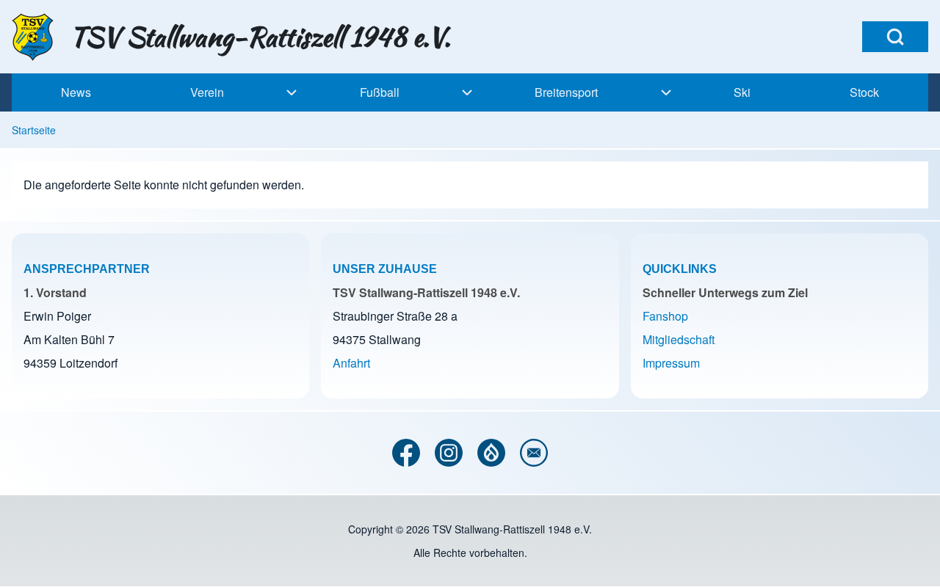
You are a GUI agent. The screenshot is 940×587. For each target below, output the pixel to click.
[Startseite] (36, 37)
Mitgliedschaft (679, 339)
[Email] (534, 452)
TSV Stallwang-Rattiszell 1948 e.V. (260, 37)
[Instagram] (448, 452)
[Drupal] (491, 452)
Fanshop (665, 315)
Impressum (671, 362)
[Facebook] (406, 452)
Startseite (34, 130)
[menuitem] (76, 92)
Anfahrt (351, 362)
